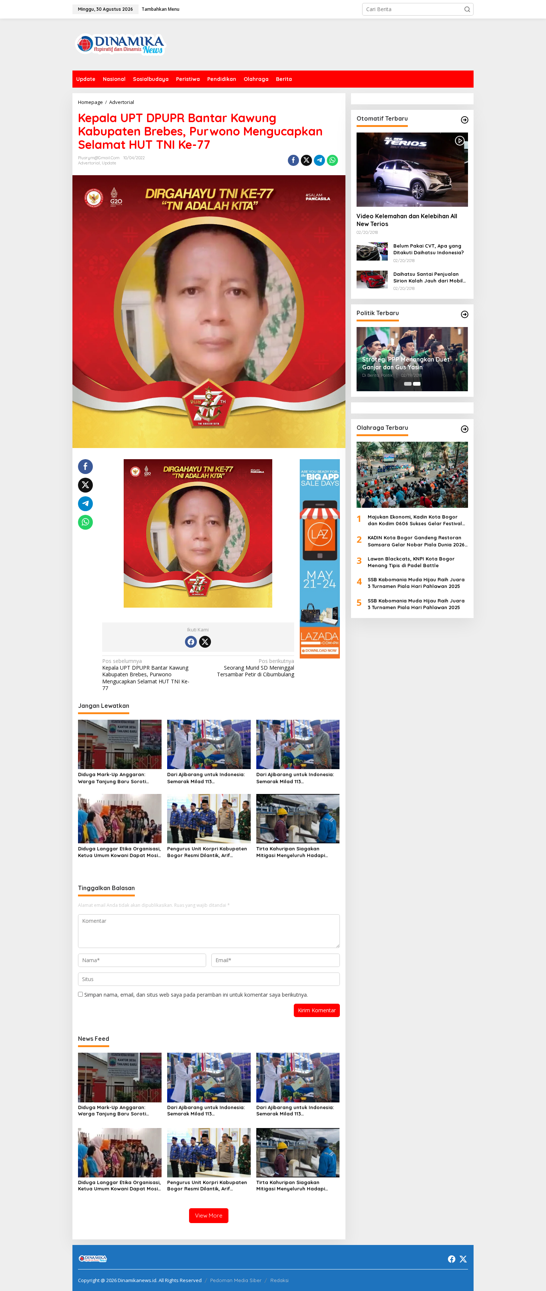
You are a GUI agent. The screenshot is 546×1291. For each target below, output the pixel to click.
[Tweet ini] (306, 160)
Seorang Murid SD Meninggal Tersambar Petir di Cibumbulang (255, 668)
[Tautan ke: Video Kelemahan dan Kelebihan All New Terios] (412, 170)
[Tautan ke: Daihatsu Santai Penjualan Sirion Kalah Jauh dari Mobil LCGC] (372, 278)
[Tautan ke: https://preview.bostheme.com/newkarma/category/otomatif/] (464, 119)
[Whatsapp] (332, 160)
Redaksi (279, 1280)
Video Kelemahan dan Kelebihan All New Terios (407, 220)
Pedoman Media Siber (235, 1280)
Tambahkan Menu (160, 9)
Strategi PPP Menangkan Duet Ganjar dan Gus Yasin (406, 363)
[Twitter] (205, 642)
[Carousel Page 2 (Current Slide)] (416, 384)
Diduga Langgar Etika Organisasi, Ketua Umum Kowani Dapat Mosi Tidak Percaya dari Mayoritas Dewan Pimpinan (119, 852)
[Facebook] (191, 642)
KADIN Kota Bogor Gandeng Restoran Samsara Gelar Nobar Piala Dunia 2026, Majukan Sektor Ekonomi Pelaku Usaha (417, 541)
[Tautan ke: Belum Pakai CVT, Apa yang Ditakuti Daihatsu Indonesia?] (372, 250)
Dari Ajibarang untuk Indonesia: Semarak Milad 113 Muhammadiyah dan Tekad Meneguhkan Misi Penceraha (206, 777)
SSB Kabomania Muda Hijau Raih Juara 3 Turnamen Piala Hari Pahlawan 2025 (416, 582)
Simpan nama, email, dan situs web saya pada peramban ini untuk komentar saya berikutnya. (196, 994)
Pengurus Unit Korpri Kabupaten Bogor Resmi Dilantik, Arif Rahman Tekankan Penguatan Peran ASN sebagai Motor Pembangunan (207, 852)
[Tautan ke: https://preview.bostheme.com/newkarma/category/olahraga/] (464, 429)
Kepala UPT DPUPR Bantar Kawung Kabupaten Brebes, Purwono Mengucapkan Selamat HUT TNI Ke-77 (145, 675)
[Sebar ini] (293, 160)
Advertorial (89, 163)
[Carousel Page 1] (408, 384)
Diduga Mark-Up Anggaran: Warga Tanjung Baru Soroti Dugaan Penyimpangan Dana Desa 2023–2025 (114, 777)
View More (208, 1215)
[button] (467, 9)
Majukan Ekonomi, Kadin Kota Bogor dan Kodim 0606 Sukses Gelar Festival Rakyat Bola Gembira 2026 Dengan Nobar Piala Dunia (415, 520)
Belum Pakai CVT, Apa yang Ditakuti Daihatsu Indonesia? (428, 249)
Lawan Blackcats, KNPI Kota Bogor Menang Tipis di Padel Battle (411, 562)
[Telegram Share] (319, 160)
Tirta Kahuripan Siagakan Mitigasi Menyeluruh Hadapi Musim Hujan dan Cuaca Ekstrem (296, 852)
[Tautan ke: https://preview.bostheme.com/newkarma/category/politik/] (464, 314)
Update (109, 163)
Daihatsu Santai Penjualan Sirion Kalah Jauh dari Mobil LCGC (428, 277)
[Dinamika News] (120, 44)
